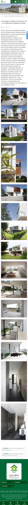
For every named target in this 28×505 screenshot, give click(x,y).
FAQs (19, 491)
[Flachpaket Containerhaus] (14, 8)
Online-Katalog (24, 491)
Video (15, 491)
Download (11, 491)
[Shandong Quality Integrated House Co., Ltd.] (3, 2)
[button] (26, 8)
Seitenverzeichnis (10, 498)
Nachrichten (10, 14)
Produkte (3, 491)
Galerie (7, 491)
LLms (16, 498)
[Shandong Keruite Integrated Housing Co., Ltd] (14, 471)
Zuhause (5, 14)
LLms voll (20, 498)
